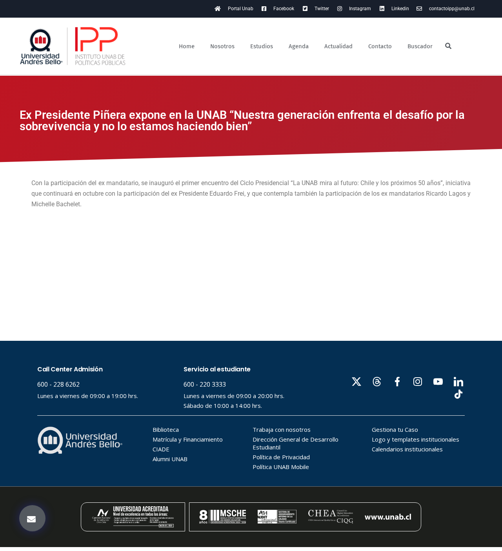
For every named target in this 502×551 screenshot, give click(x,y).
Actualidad (338, 46)
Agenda (299, 46)
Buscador (420, 46)
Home (187, 46)
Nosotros (222, 46)
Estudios (261, 46)
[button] (32, 518)
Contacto (380, 46)
